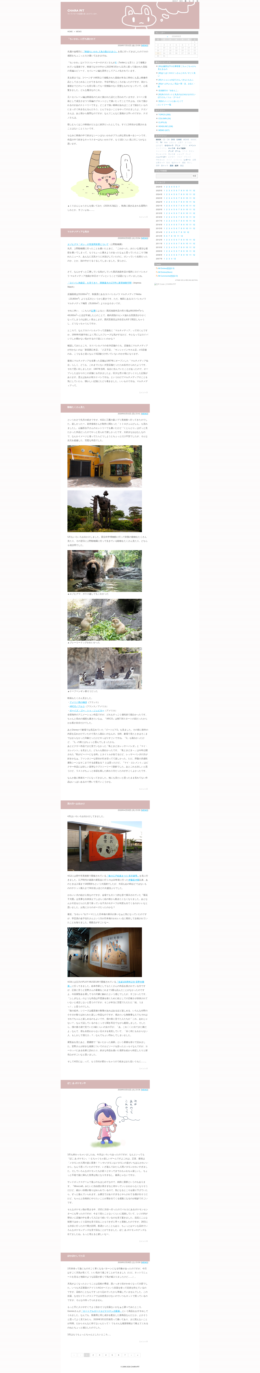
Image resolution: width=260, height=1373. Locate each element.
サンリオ (171, 154)
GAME (179, 140)
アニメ (177, 145)
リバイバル (177, 160)
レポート (187, 160)
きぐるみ (188, 142)
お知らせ (172, 142)
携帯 (158, 166)
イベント (192, 145)
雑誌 (182, 166)
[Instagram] (193, 1)
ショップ (180, 154)
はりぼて (159, 145)
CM (168, 140)
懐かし (189, 163)
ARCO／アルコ (77, 706)
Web (166, 142)
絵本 (176, 166)
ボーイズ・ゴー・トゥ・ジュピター (87, 710)
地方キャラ (176, 163)
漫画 (171, 166)
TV (161, 142)
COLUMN (164, 118)
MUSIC (193, 140)
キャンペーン (161, 151)
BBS (181, 1)
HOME (70, 32)
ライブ (169, 160)
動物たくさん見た (76, 407)
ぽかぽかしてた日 (76, 1256)
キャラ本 (171, 148)
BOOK (158, 140)
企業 (194, 160)
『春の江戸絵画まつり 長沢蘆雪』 (122, 876)
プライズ (187, 157)
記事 (93, 311)
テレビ (188, 154)
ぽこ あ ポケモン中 (76, 1083)
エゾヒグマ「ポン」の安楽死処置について (88, 244)
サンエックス (161, 154)
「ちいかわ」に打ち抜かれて (81, 39)
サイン (191, 151)
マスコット (160, 160)
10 (187, 190)
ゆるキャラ (169, 145)
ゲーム (177, 151)
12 (194, 190)
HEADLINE (165, 126)
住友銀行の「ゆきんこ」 (168, 90)
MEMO (145, 45)
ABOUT (175, 1)
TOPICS (164, 114)
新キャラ (164, 166)
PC (157, 142)
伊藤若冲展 (133, 880)
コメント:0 (143, 217)
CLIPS (162, 122)
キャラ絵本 (181, 148)
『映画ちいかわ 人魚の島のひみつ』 (100, 51)
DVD (173, 140)
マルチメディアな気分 (78, 231)
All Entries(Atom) (165, 272)
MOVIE (186, 140)
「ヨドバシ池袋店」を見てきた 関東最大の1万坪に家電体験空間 (99, 283)
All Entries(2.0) (166, 268)
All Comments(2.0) (168, 276)
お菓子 (180, 142)
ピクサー (171, 157)
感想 (184, 163)
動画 (168, 163)
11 (190, 190)
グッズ (170, 151)
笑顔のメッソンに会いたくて (170, 101)
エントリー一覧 (164, 105)
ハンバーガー (161, 157)
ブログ (179, 157)
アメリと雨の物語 (78, 702)
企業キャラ (160, 163)
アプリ (184, 145)
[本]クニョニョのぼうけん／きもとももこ (176, 80)
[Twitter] (189, 1)
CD (164, 140)
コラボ (184, 151)
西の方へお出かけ (76, 803)
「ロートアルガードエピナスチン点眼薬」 (101, 1311)
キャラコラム (161, 148)
